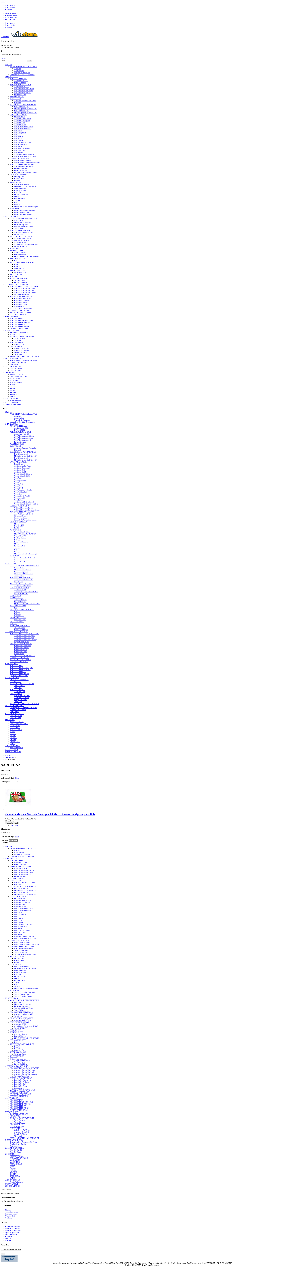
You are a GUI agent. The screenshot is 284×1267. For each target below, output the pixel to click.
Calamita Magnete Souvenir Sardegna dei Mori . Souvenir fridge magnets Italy (50, 814)
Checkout (8, 10)
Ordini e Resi (10, 19)
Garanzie (8, 1236)
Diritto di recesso (11, 1234)
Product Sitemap (11, 13)
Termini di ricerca (11, 1212)
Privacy (8, 1238)
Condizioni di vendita (12, 1226)
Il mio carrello (10, 8)
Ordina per (4, 782)
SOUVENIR (10, 757)
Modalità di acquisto (12, 1228)
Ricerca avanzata (11, 17)
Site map (8, 1210)
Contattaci (8, 1218)
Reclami (8, 1240)
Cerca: (3, 61)
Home (3, 2)
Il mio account (10, 6)
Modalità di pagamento (13, 1230)
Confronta (14, 825)
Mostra (3, 774)
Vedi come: (5, 778)
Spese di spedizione (12, 1232)
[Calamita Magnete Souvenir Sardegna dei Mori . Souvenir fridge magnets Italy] (18, 809)
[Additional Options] (9, 1261)
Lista (17, 778)
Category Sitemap (11, 15)
